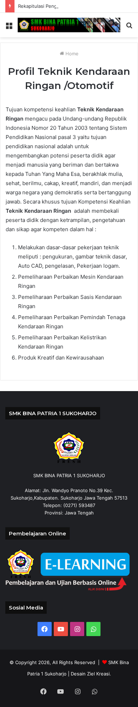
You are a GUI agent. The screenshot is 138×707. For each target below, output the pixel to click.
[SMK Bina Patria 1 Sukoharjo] (69, 25)
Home (71, 53)
